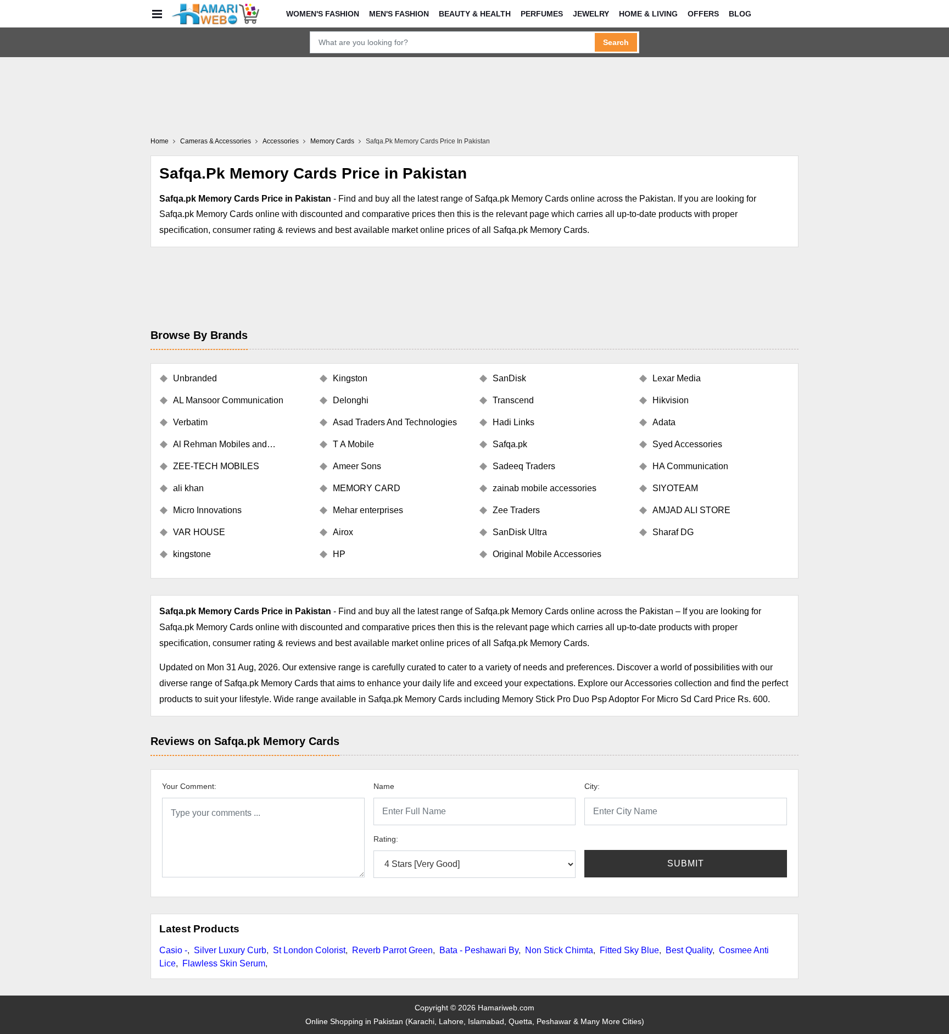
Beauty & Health (475, 13)
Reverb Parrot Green (392, 950)
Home (159, 141)
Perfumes (542, 13)
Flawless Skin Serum (223, 963)
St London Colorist (309, 950)
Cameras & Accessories (215, 141)
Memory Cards (332, 141)
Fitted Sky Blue (629, 950)
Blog (740, 13)
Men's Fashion (399, 13)
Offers (703, 13)
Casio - (173, 950)
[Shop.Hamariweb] (215, 13)
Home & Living (648, 13)
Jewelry (591, 13)
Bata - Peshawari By (478, 950)
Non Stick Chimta (559, 950)
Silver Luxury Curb (230, 950)
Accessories (281, 141)
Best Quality (689, 950)
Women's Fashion (322, 13)
